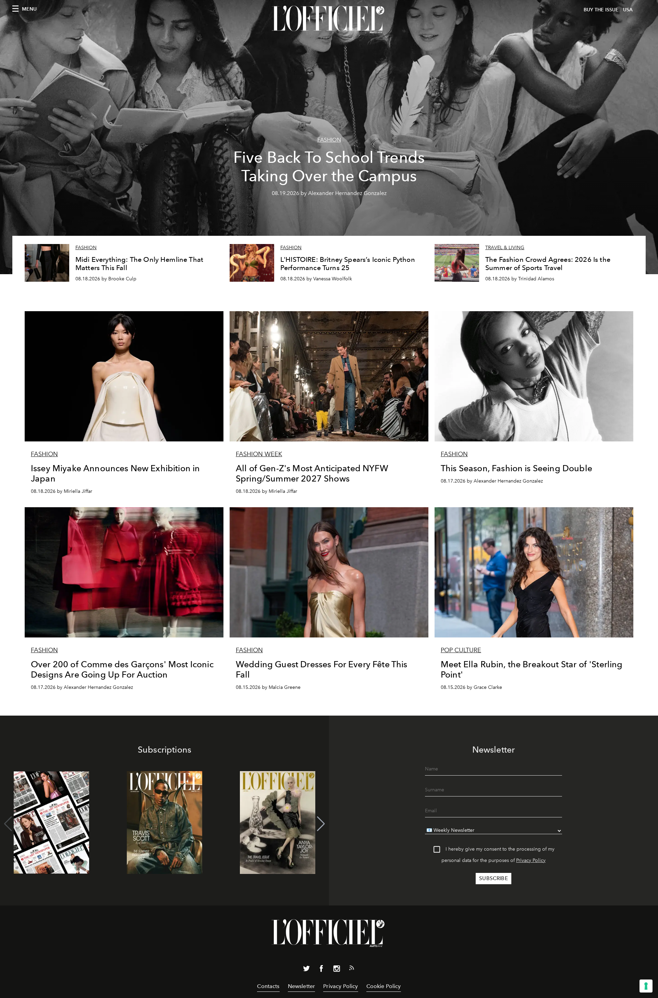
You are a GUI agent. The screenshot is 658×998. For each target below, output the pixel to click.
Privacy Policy (531, 860)
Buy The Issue (601, 10)
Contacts (268, 986)
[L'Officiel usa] (329, 19)
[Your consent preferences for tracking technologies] (646, 986)
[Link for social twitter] (306, 969)
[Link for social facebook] (321, 969)
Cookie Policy (383, 986)
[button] (321, 823)
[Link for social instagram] (336, 969)
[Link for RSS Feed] (351, 969)
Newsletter (301, 986)
